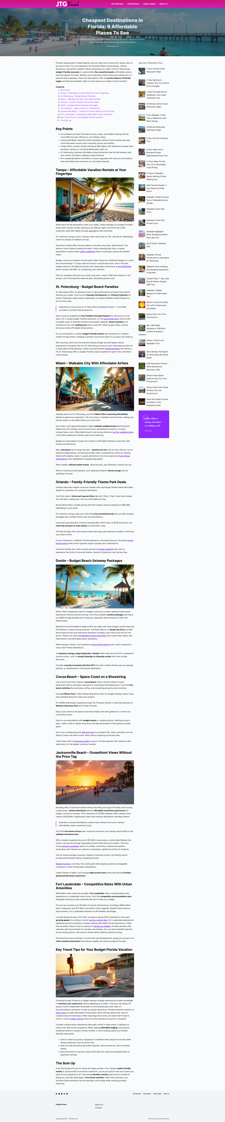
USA (117, 46)
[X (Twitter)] (59, 1093)
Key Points (65, 90)
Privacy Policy (164, 1119)
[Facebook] (56, 1093)
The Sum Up (65, 120)
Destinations (117, 4)
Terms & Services (153, 1119)
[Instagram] (61, 1093)
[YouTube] (67, 1093)
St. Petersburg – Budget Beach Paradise (77, 96)
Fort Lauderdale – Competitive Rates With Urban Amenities (86, 114)
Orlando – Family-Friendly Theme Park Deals (79, 102)
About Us (163, 4)
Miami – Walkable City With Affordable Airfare (80, 99)
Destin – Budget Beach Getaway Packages (79, 105)
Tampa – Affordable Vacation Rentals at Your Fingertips (84, 93)
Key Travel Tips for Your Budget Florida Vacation (81, 117)
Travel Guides (149, 4)
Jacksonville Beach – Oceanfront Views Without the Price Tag (87, 111)
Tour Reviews (133, 4)
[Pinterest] (64, 1093)
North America (111, 46)
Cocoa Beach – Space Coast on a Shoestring (80, 108)
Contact (98, 1108)
